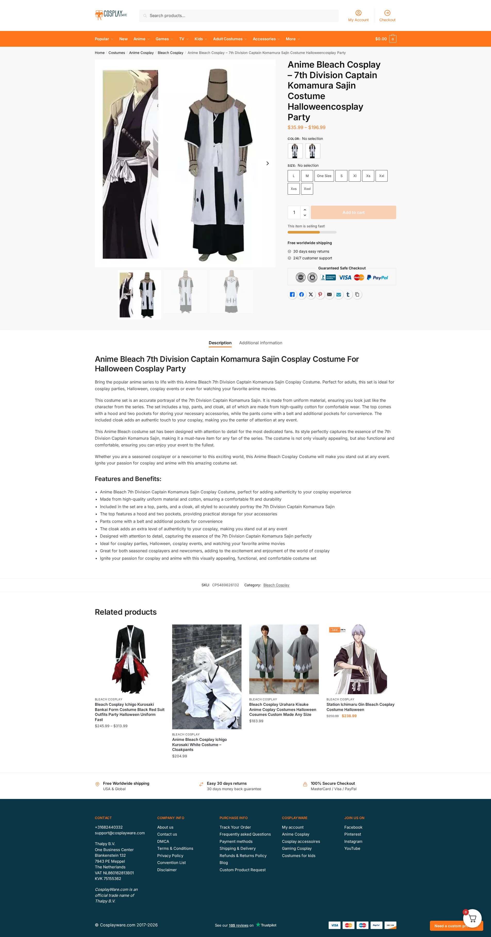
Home (100, 53)
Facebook (353, 827)
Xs (368, 176)
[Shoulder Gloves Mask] (313, 151)
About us (165, 827)
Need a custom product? (457, 926)
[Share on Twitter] (310, 294)
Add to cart (354, 212)
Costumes (117, 53)
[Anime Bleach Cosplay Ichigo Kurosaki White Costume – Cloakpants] (207, 676)
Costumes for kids (298, 855)
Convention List (171, 862)
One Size (324, 176)
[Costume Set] (295, 151)
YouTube (352, 848)
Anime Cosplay (141, 53)
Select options (129, 766)
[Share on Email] (329, 294)
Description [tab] (220, 342)
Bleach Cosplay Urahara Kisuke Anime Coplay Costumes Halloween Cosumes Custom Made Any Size (282, 709)
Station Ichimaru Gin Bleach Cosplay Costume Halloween (361, 707)
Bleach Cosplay (171, 53)
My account (293, 827)
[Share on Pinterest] (320, 294)
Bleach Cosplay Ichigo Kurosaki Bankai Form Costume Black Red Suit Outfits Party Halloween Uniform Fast (129, 712)
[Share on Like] (292, 294)
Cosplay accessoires (301, 841)
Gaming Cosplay (297, 848)
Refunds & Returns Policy (243, 855)
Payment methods (236, 841)
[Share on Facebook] (301, 294)
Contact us (167, 834)
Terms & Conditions (175, 848)
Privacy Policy (170, 855)
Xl (354, 176)
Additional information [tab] (260, 342)
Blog (224, 862)
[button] (267, 163)
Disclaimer (167, 869)
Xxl (381, 176)
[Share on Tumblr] (348, 294)
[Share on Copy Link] (357, 294)
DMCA (163, 841)
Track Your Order (235, 827)
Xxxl (307, 189)
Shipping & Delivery (238, 848)
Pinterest (352, 834)
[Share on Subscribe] (338, 294)
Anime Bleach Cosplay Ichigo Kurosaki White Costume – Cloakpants (199, 744)
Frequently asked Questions (245, 834)
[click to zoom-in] (185, 163)
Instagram (353, 841)
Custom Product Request (243, 869)
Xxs (294, 189)
